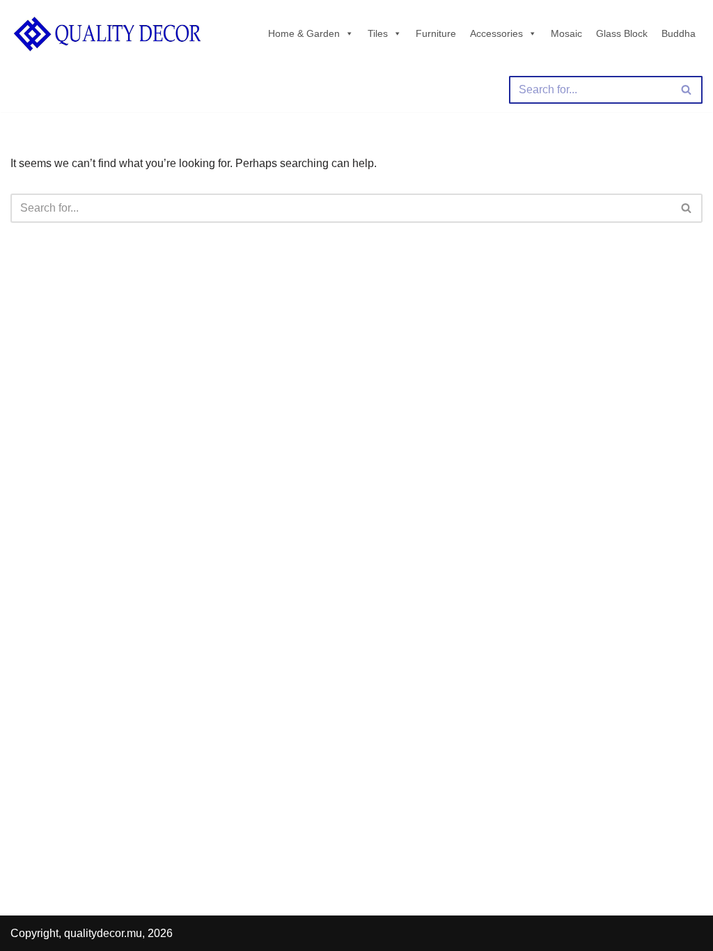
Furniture (436, 33)
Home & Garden (304, 33)
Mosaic (566, 33)
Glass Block (622, 33)
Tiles (378, 33)
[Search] (687, 90)
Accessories (496, 33)
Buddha (678, 33)
